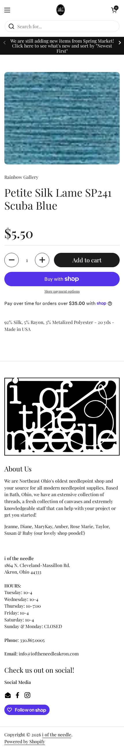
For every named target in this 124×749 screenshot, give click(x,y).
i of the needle (56, 734)
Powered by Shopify (24, 741)
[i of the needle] (61, 10)
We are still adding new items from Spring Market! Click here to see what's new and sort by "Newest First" (62, 45)
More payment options (62, 291)
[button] (114, 10)
